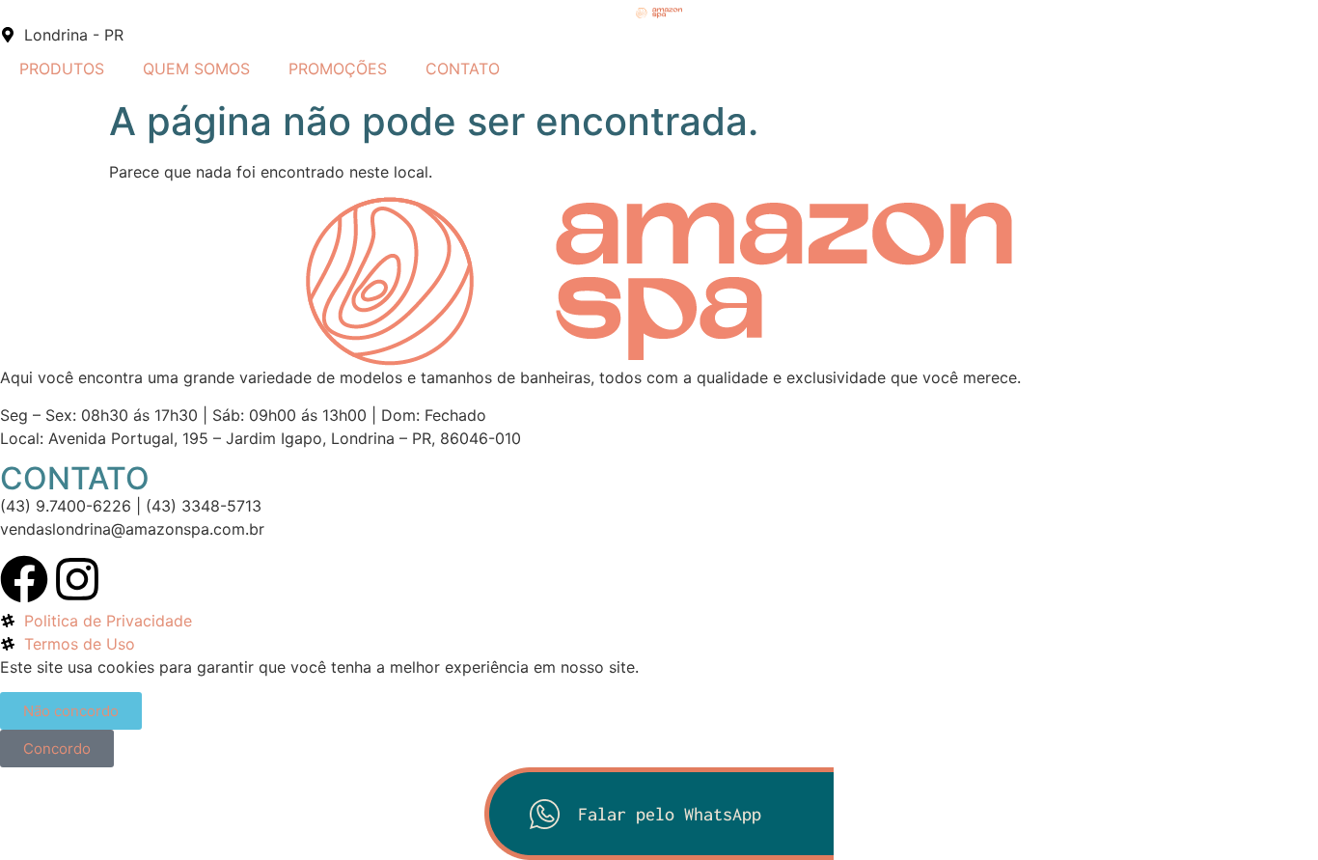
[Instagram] (77, 579)
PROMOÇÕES (337, 68)
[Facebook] (24, 579)
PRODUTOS (61, 68)
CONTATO (463, 68)
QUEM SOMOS (196, 68)
